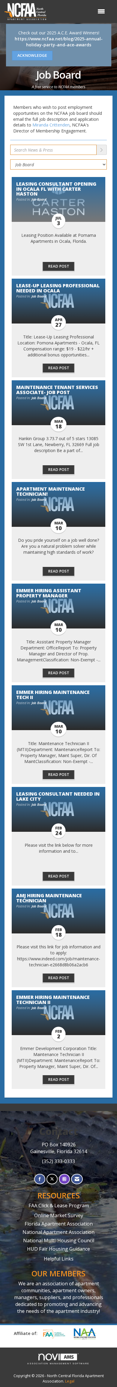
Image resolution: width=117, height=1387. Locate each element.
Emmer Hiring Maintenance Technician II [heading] (53, 999)
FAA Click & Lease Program (58, 1205)
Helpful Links (59, 1258)
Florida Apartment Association (59, 1223)
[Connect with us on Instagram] (64, 1179)
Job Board (39, 199)
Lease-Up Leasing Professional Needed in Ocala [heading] (58, 288)
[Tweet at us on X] (52, 1179)
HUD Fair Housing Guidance (58, 1249)
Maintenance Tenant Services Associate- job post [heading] (57, 389)
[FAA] (56, 1334)
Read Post (58, 266)
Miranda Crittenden (51, 125)
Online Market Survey (58, 1215)
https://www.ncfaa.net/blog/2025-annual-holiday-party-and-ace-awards (59, 42)
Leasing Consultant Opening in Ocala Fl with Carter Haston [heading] (56, 188)
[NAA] (88, 1333)
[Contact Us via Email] (77, 1179)
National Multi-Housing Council (58, 1240)
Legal (69, 1381)
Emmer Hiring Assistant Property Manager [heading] (48, 593)
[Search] (102, 150)
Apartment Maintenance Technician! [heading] (50, 491)
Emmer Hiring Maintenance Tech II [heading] (53, 694)
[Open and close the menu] (79, 11)
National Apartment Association (58, 1232)
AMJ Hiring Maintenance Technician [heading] (49, 898)
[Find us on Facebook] (39, 1179)
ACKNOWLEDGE (32, 55)
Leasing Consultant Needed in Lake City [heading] (58, 796)
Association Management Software (58, 1363)
